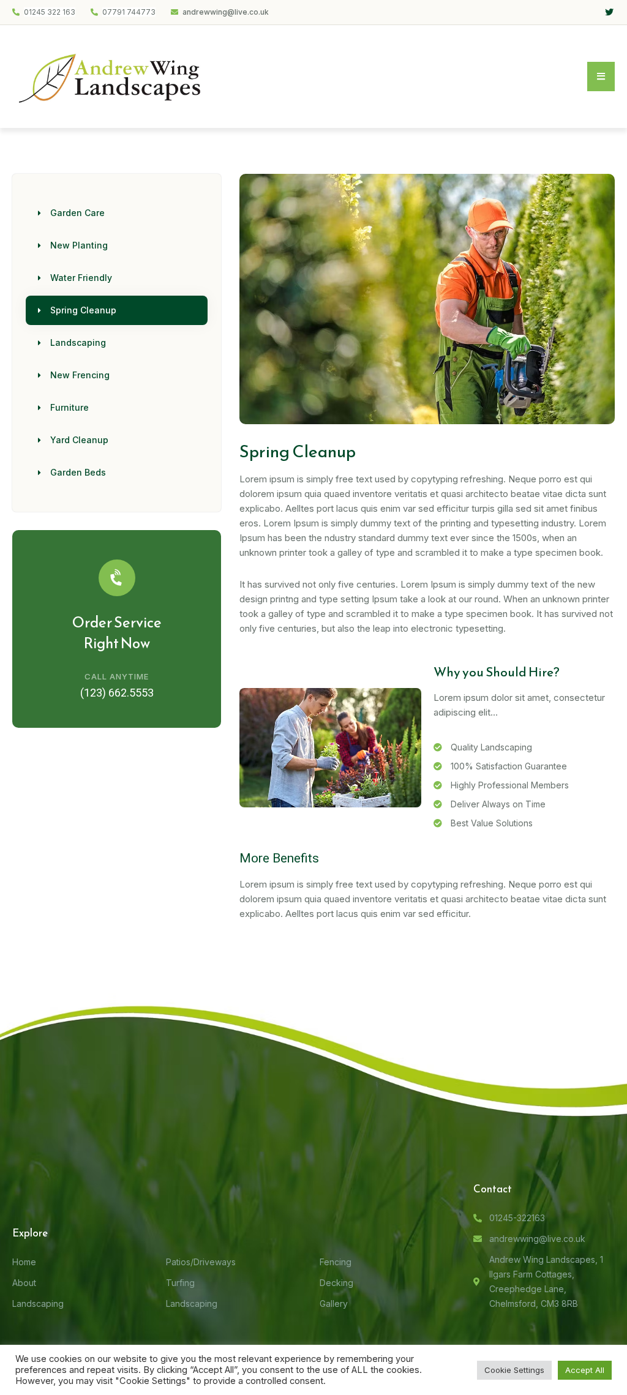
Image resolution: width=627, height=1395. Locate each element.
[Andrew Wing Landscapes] (110, 75)
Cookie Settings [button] (514, 1370)
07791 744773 (129, 12)
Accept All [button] (584, 1370)
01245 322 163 (49, 12)
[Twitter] (609, 12)
